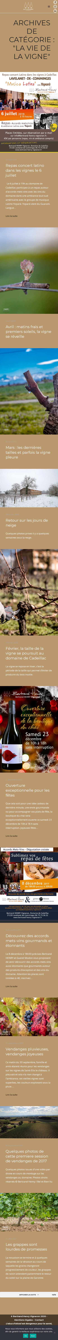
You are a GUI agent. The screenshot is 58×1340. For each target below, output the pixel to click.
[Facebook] (55, 2)
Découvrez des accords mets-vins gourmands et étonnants (29, 940)
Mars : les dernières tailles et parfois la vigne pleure (28, 452)
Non (33, 1336)
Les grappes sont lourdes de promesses (26, 1247)
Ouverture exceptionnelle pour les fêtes (28, 790)
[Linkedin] (55, 11)
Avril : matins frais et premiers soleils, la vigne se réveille (28, 331)
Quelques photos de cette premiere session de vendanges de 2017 (27, 1156)
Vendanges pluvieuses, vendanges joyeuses (27, 1051)
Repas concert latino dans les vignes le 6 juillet (25, 170)
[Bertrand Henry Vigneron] (28, 6)
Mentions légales (23, 1320)
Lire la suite (11, 216)
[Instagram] (55, 6)
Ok (25, 1336)
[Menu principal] (49, 6)
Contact (39, 1320)
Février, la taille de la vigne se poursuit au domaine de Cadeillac (26, 653)
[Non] (54, 1332)
